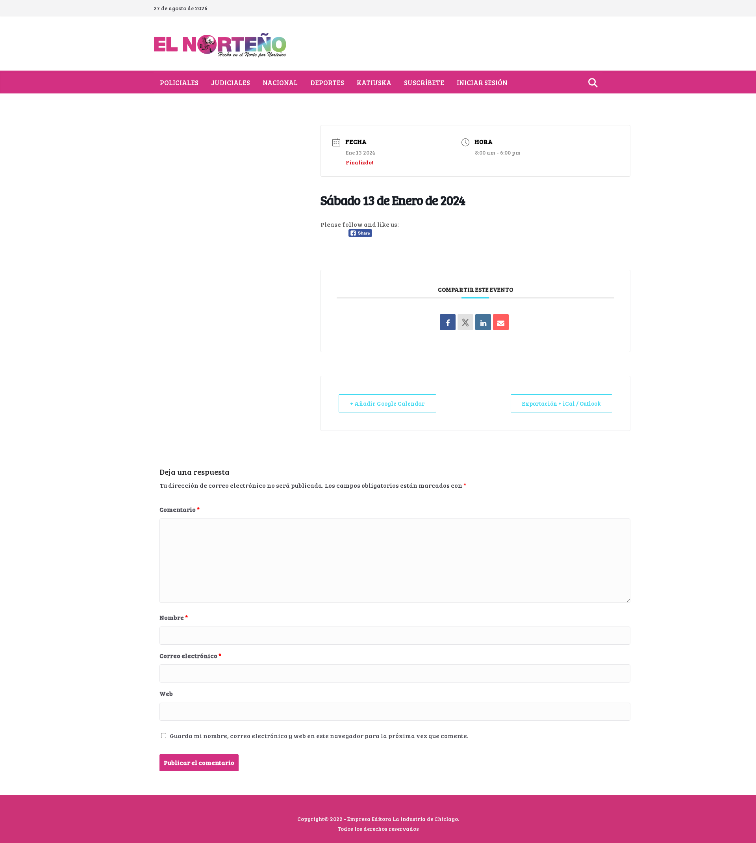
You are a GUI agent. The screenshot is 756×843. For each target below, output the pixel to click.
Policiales (179, 82)
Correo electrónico (190, 655)
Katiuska (374, 82)
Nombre (173, 617)
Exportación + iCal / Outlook (561, 403)
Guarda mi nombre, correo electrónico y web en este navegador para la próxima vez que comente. (319, 735)
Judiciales (230, 82)
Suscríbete (424, 82)
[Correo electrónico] (501, 322)
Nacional (280, 82)
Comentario (179, 509)
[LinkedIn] (483, 322)
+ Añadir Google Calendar (387, 403)
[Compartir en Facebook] (448, 322)
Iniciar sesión (482, 82)
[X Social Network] (465, 322)
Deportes (327, 82)
